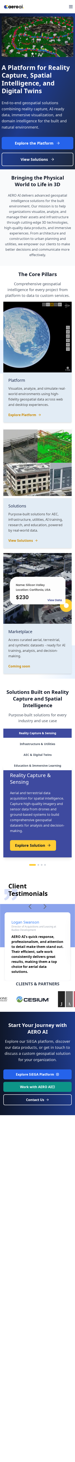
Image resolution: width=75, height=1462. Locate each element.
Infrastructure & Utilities (37, 744)
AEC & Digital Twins (38, 755)
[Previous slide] (6, 36)
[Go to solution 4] (45, 865)
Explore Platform (22, 415)
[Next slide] (68, 36)
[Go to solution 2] (38, 865)
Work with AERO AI (36, 1087)
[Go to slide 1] (32, 54)
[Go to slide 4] (42, 54)
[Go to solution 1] (32, 865)
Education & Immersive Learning (37, 766)
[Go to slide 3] (39, 54)
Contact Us (35, 1099)
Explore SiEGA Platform (35, 1074)
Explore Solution (30, 845)
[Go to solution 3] (41, 865)
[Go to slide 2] (36, 54)
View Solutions (34, 159)
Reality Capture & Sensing (37, 733)
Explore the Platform (34, 143)
